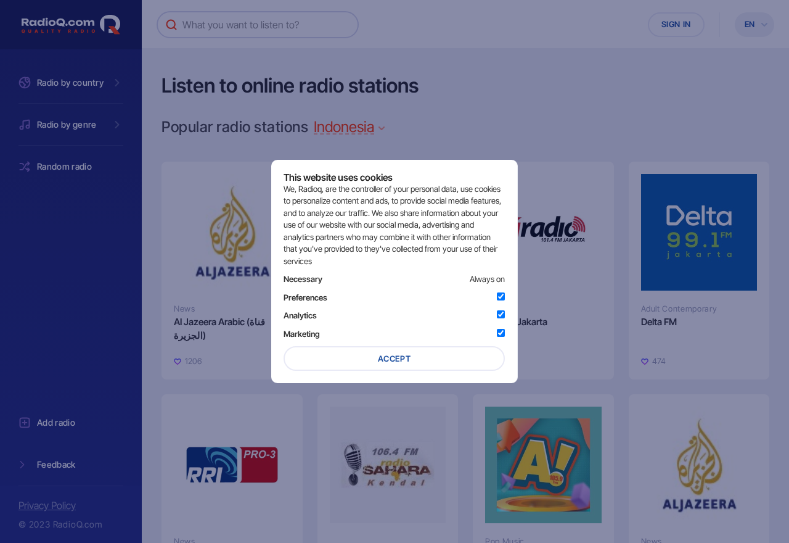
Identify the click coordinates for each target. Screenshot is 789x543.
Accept (394, 358)
